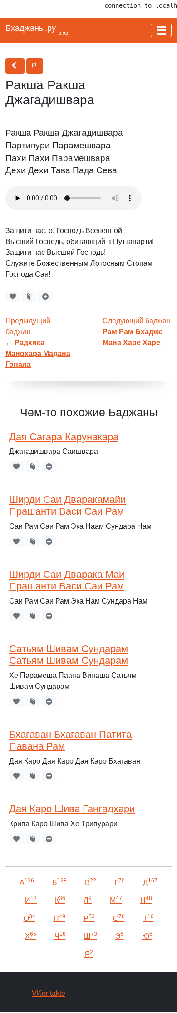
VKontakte (48, 993)
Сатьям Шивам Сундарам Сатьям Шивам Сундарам (68, 654)
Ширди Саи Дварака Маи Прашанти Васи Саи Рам (66, 580)
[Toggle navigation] (161, 30)
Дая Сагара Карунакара (63, 437)
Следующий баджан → (137, 331)
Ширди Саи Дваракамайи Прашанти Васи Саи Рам (67, 505)
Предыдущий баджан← (37, 342)
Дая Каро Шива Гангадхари (72, 808)
